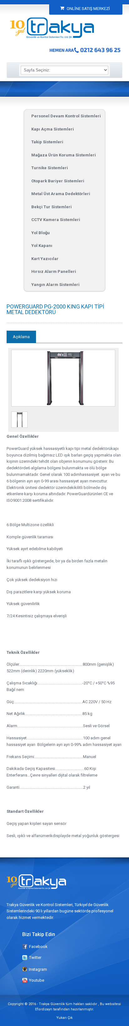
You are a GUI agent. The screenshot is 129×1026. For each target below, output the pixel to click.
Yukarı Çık (64, 1018)
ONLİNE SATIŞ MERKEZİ (88, 8)
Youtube (36, 980)
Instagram (38, 969)
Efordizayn (43, 1009)
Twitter (35, 957)
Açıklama (21, 336)
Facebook (38, 946)
